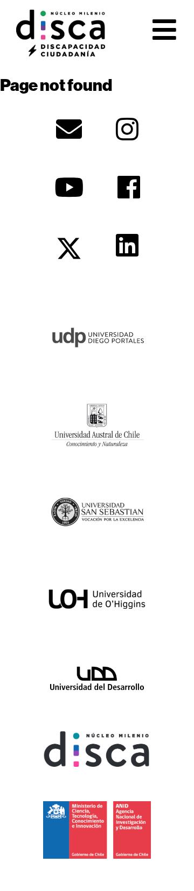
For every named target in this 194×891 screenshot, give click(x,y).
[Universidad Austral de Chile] (97, 423)
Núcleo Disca (60, 33)
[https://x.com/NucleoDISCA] (69, 248)
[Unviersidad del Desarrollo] (97, 677)
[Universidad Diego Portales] (97, 336)
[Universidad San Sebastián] (97, 510)
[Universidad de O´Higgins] (97, 598)
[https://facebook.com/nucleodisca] (128, 187)
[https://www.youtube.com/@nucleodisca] (69, 187)
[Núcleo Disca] (97, 748)
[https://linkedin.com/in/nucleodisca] (127, 245)
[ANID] (97, 829)
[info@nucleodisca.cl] (69, 129)
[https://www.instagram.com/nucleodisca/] (127, 129)
